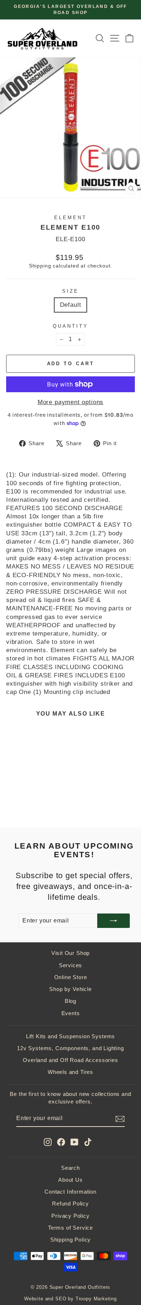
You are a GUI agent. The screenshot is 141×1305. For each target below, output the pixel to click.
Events (70, 1013)
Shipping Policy (70, 1240)
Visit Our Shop (70, 953)
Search (70, 1168)
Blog (70, 1001)
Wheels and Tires (70, 1072)
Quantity (70, 326)
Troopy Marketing (96, 1298)
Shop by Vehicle (70, 989)
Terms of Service (70, 1228)
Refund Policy (70, 1203)
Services (70, 965)
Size (70, 291)
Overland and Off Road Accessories (70, 1060)
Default (70, 304)
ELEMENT (70, 217)
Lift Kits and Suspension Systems (70, 1036)
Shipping (40, 266)
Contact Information (70, 1192)
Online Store (70, 977)
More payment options (71, 402)
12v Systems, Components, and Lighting (70, 1048)
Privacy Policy (70, 1216)
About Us (70, 1180)
